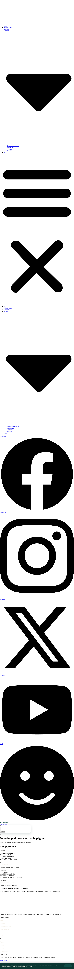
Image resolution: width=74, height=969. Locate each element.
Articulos (6, 29)
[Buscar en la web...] (0, 834)
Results (3, 831)
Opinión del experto (13, 146)
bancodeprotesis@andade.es (8, 882)
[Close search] (0, 830)
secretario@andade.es (6, 864)
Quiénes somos (8, 27)
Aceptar (68, 965)
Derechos (2, 948)
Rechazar (58, 965)
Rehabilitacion (4, 951)
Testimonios (10, 149)
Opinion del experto (5, 926)
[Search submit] (0, 828)
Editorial (2, 920)
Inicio (5, 26)
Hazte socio (3, 936)
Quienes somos (4, 929)
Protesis (2, 942)
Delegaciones (4, 933)
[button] (37, 229)
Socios (5, 152)
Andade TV (10, 147)
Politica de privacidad (25, 966)
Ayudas (2, 945)
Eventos (9, 151)
